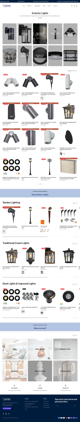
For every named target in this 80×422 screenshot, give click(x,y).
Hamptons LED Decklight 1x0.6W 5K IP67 (29, 307)
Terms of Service (47, 407)
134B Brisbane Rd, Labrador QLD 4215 (31, 406)
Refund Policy (46, 403)
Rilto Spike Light (44, 226)
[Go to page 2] (43, 184)
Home (37, 10)
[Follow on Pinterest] (9, 414)
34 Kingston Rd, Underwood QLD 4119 (31, 401)
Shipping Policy (46, 405)
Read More (40, 17)
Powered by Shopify (14, 417)
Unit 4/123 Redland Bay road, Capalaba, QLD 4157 (30, 404)
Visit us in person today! (7, 405)
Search (26, 408)
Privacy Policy (46, 401)
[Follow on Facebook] (3, 414)
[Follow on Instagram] (6, 414)
